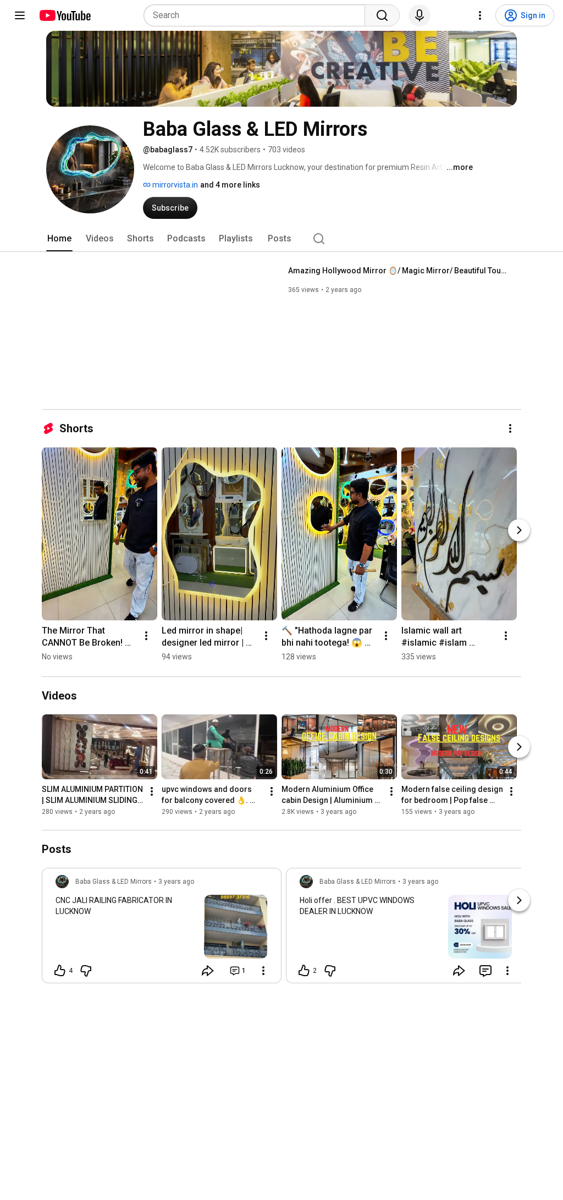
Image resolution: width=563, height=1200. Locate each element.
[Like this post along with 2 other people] (304, 970)
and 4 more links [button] (230, 184)
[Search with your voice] (419, 15)
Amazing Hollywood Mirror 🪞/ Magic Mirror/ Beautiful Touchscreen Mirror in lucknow (398, 270)
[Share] (208, 971)
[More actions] (510, 428)
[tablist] (281, 238)
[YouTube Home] (64, 15)
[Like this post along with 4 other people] (60, 970)
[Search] (382, 15)
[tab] (59, 238)
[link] (162, 929)
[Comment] (485, 971)
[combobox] (257, 15)
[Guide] (19, 15)
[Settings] (480, 15)
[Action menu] (263, 971)
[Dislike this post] (86, 970)
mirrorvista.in (174, 184)
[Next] (519, 530)
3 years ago (176, 881)
